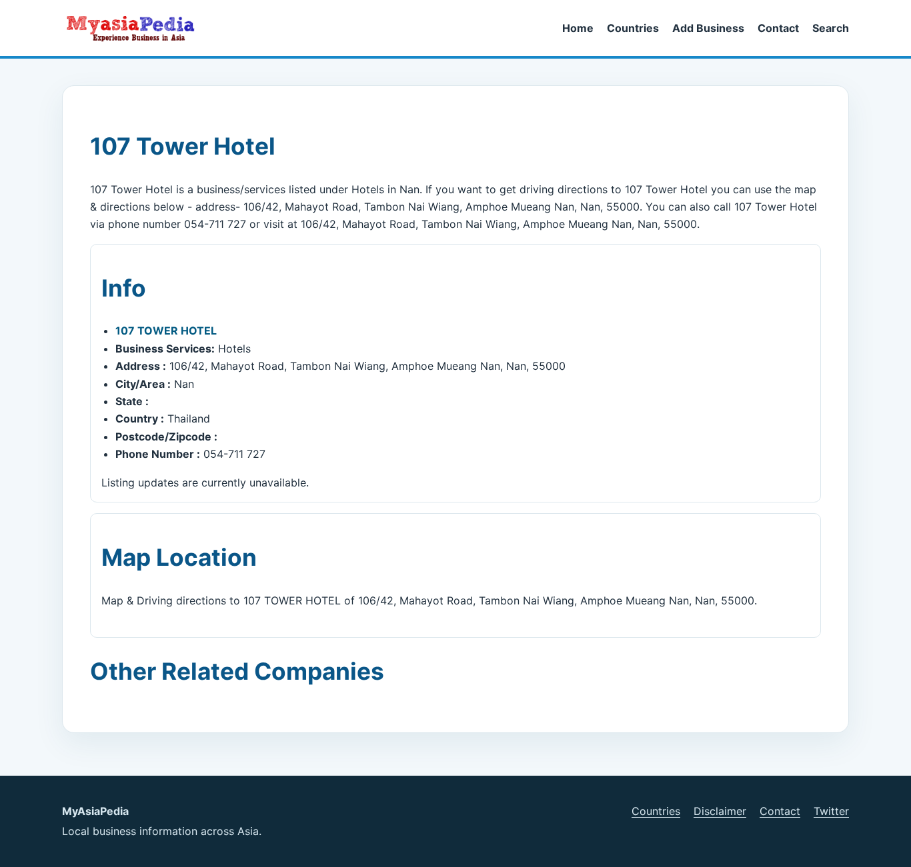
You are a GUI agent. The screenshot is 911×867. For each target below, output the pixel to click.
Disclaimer (720, 811)
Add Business (708, 28)
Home (578, 28)
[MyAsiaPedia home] (136, 28)
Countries (633, 28)
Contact (778, 28)
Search (830, 28)
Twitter (831, 811)
